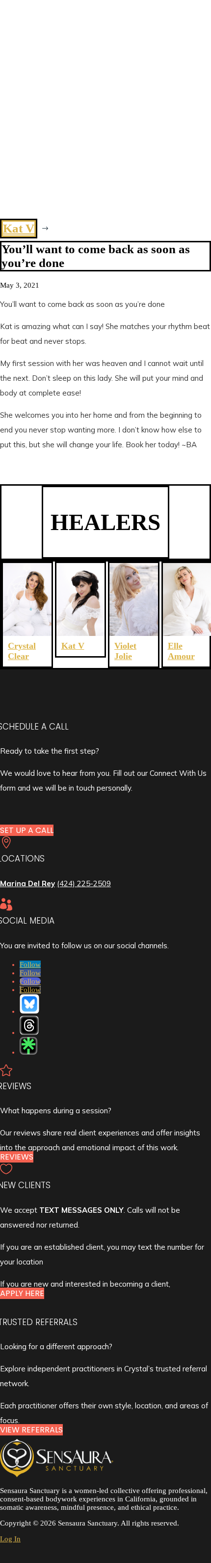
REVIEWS (16, 1157)
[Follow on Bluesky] (29, 1004)
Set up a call (26, 830)
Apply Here (22, 1293)
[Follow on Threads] (29, 1025)
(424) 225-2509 (84, 883)
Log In (10, 1539)
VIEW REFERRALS (31, 1429)
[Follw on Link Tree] (28, 1046)
